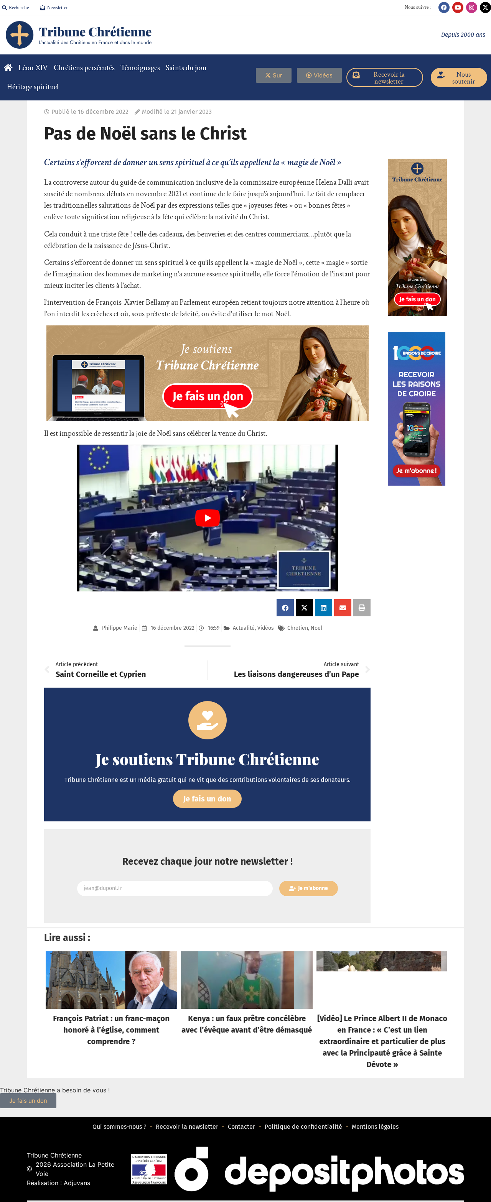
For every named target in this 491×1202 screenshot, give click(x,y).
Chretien (297, 628)
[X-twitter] (485, 7)
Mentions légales (375, 1126)
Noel (316, 628)
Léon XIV (33, 68)
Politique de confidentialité (303, 1126)
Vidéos (265, 628)
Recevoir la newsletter (187, 1126)
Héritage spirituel (33, 87)
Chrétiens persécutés (84, 68)
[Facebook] (444, 7)
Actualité (244, 628)
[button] (285, 607)
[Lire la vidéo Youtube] (207, 518)
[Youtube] (457, 7)
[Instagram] (471, 7)
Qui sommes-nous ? (119, 1126)
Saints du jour (186, 68)
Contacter (241, 1126)
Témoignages (140, 68)
